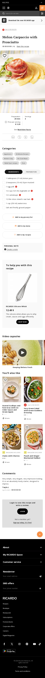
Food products (8, 622)
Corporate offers (9, 626)
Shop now (22, 322)
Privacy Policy (22, 667)
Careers (6, 631)
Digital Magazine (8, 635)
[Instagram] (20, 644)
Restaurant (7, 613)
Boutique (6, 608)
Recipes (5, 604)
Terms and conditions (22, 671)
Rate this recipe (23, 46)
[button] (42, 8)
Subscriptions (7, 617)
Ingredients (13, 172)
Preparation (31, 172)
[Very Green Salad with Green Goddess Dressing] (33, 389)
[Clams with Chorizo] (11, 437)
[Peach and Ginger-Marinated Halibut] (33, 437)
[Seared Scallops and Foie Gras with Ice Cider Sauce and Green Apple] (11, 389)
